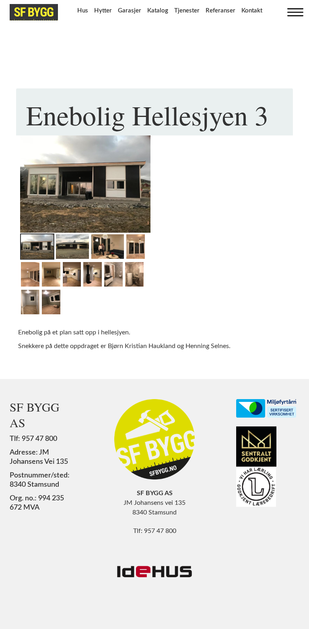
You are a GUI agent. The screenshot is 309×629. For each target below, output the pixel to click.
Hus (82, 11)
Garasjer (129, 11)
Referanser (220, 11)
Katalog (157, 11)
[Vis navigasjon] (293, 10)
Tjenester (187, 11)
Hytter (103, 11)
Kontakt (251, 11)
